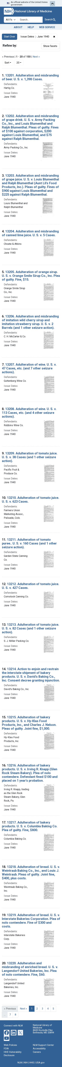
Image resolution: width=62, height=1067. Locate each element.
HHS (31, 1062)
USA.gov (40, 1062)
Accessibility (39, 1048)
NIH (26, 1062)
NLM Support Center (43, 1045)
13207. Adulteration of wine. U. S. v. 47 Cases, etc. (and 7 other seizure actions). (29, 368)
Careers (37, 1052)
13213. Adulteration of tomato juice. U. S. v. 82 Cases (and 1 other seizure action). (30, 628)
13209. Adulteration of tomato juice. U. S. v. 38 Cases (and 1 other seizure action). (29, 457)
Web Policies (10, 1045)
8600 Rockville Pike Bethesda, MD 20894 (43, 1031)
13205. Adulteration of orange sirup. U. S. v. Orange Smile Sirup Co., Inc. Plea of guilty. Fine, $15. (31, 275)
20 (20, 62)
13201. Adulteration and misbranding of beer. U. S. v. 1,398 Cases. (30, 77)
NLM (19, 1062)
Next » (36, 56)
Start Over (9, 36)
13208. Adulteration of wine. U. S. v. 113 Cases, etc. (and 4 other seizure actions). (29, 412)
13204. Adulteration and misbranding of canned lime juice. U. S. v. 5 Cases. (30, 233)
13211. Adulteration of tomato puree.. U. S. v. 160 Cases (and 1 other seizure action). (29, 543)
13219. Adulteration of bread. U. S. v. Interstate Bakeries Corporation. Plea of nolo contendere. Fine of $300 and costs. (31, 920)
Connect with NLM (13, 1025)
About (18, 27)
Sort (7, 62)
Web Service (47, 27)
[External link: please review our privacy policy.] (6, 1032)
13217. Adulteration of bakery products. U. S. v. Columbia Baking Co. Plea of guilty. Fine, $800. (29, 826)
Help (31, 27)
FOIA (6, 1048)
